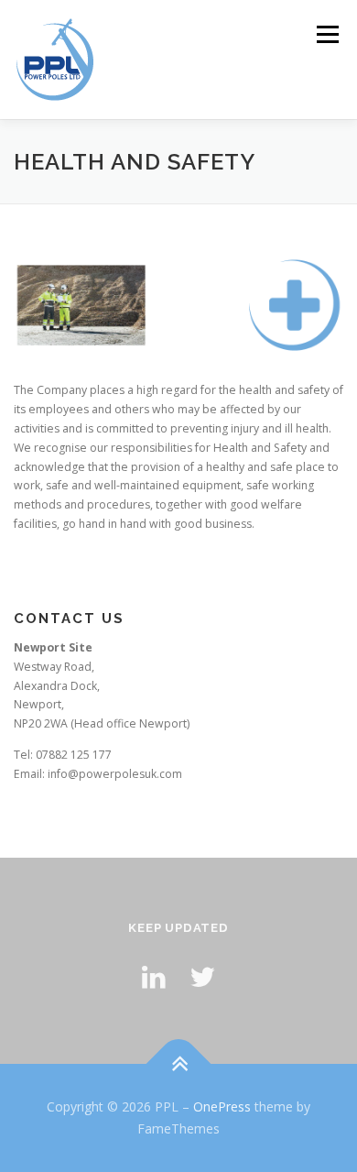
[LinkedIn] (154, 976)
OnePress (222, 1106)
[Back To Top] (178, 1064)
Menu (326, 34)
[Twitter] (202, 976)
